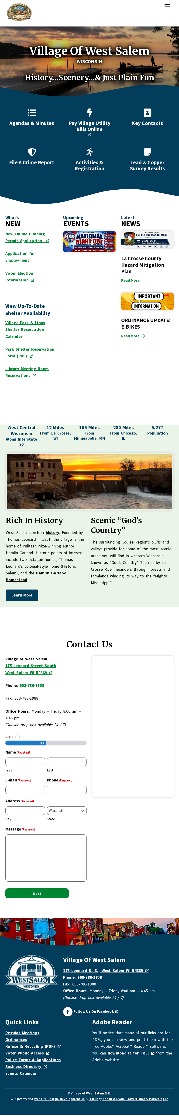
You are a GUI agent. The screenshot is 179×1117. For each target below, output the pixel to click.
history (52, 532)
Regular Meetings (22, 1032)
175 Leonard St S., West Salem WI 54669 (103, 970)
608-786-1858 (32, 685)
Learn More (22, 595)
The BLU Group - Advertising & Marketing (133, 1099)
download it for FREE (129, 1053)
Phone (59, 780)
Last (50, 770)
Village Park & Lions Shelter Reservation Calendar (25, 329)
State (51, 819)
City (8, 819)
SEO (91, 1099)
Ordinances (16, 1039)
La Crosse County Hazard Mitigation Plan (142, 265)
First (8, 770)
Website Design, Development (57, 1099)
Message (20, 829)
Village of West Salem (87, 1093)
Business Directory (23, 1066)
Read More (130, 280)
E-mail (18, 780)
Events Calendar (21, 1073)
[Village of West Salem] (19, 19)
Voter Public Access (24, 1053)
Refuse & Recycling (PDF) (30, 1046)
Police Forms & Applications (33, 1059)
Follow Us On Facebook (93, 1011)
